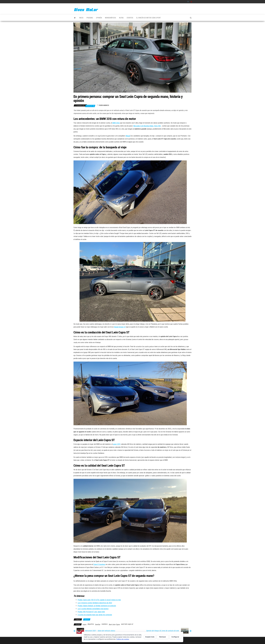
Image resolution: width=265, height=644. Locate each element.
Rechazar (162, 637)
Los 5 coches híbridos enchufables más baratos (93, 609)
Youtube (191, 1)
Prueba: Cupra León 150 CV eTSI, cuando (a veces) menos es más (99, 600)
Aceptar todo (149, 637)
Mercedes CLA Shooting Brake (143, 126)
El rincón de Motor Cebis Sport (148, 18)
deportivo (90, 624)
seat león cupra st (127, 624)
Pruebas (89, 18)
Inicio (81, 18)
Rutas (121, 18)
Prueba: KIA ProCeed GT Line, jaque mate (91, 612)
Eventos (130, 18)
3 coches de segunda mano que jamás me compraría (95, 615)
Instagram (188, 1)
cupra (84, 624)
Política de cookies (122, 639)
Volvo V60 (157, 126)
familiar (97, 624)
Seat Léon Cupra (114, 624)
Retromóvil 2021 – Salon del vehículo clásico (100, 631)
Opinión (99, 18)
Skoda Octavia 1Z (119, 327)
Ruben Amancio (104, 105)
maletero (104, 624)
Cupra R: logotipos (99, 564)
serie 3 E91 (116, 444)
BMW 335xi (116, 123)
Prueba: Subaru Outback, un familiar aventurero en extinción (97, 606)
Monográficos (110, 18)
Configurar (175, 637)
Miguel (128, 136)
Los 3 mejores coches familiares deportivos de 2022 (95, 603)
